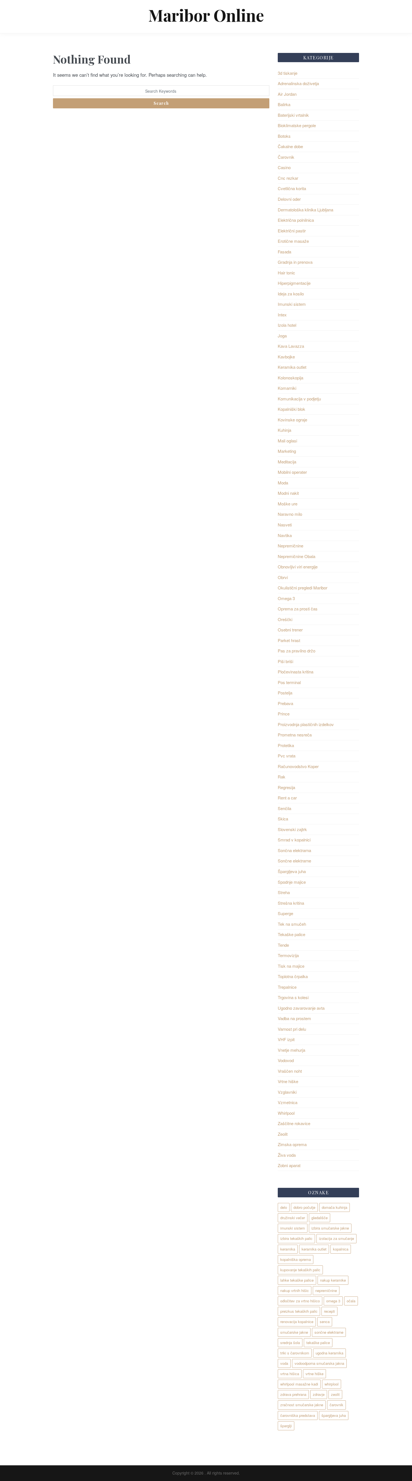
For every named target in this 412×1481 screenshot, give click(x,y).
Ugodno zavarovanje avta (301, 1008)
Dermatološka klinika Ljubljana (305, 210)
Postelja (285, 693)
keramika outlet (314, 1249)
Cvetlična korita (292, 188)
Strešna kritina (291, 903)
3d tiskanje (287, 73)
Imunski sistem (292, 304)
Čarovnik (286, 157)
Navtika (285, 535)
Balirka (284, 104)
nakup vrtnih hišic (294, 1290)
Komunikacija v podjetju (299, 399)
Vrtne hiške (288, 1081)
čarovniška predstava (297, 1415)
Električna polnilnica (296, 220)
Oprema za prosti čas (298, 609)
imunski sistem (292, 1228)
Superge (285, 913)
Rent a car (287, 798)
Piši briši (285, 661)
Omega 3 (286, 598)
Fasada (284, 252)
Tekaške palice (291, 934)
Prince (284, 714)
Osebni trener (290, 630)
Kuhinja (284, 430)
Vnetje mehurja (291, 1050)
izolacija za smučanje (336, 1238)
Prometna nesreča (295, 735)
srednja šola (290, 1342)
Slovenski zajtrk (292, 829)
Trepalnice (287, 987)
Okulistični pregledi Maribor (302, 588)
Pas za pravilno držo (296, 651)
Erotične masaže (293, 241)
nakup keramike (333, 1280)
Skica (283, 819)
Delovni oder (289, 199)
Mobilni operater (292, 472)
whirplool (332, 1384)
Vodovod (286, 1060)
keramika (287, 1249)
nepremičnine (326, 1290)
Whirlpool (286, 1113)
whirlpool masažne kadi (299, 1384)
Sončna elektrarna (294, 850)
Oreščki (285, 619)
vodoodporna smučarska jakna (319, 1363)
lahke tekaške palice (297, 1280)
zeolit (335, 1394)
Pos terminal (289, 682)
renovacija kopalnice (296, 1321)
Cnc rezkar (288, 178)
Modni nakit (288, 493)
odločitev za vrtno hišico (300, 1300)
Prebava (285, 703)
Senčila (284, 808)
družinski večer (292, 1217)
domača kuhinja (334, 1207)
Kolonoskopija (290, 378)
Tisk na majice (291, 966)
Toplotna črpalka (293, 976)
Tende (283, 945)
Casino (284, 167)
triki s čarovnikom (294, 1353)
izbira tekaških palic (296, 1238)
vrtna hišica (289, 1373)
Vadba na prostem (294, 1018)
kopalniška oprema (295, 1259)
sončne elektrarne (328, 1332)
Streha (284, 892)
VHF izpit (286, 1039)
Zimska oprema (292, 1144)
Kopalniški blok (291, 409)
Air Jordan (287, 94)
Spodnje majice (292, 882)
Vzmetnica (287, 1102)
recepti (329, 1311)
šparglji (286, 1425)
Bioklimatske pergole (297, 125)
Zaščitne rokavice (294, 1123)
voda (284, 1363)
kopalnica (340, 1249)
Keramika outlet (292, 367)
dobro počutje (304, 1207)
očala (351, 1300)
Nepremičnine (290, 546)
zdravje (319, 1394)
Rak (281, 777)
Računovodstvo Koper (298, 766)
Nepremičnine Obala (296, 556)
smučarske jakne (294, 1332)
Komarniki (287, 388)
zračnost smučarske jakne (301, 1404)
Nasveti (285, 525)
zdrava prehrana (293, 1394)
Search (161, 103)
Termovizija (288, 955)
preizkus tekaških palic (299, 1311)
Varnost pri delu (292, 1029)
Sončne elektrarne (294, 861)
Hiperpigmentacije (294, 283)
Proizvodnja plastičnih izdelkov (306, 724)
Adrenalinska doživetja (298, 83)
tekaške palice (318, 1342)
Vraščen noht (290, 1071)
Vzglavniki (287, 1092)
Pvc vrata (286, 756)
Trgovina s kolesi (293, 997)
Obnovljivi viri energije (298, 567)
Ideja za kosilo (291, 294)
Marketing (287, 451)
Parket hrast (289, 640)
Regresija (286, 787)
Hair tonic (286, 273)
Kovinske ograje (292, 420)
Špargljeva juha (292, 871)
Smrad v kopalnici (294, 840)
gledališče (319, 1217)
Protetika (286, 745)
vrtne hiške (314, 1373)
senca (325, 1321)
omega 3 (333, 1300)
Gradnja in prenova (295, 262)
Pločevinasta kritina (295, 672)
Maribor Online (206, 14)
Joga (282, 336)
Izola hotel (287, 325)
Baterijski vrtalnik (293, 115)
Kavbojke (286, 357)
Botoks (284, 136)
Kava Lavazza (291, 346)
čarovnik (336, 1404)
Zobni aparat (289, 1165)
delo (283, 1207)
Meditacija (287, 462)
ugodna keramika (329, 1353)
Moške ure (287, 504)
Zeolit (283, 1134)
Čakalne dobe (290, 146)
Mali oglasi (287, 441)
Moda (283, 483)
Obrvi (283, 577)
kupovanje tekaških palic (300, 1269)
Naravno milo (290, 514)
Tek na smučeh (292, 924)
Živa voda (287, 1155)
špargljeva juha (333, 1415)
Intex (282, 315)
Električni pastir (292, 231)
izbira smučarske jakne (330, 1228)
